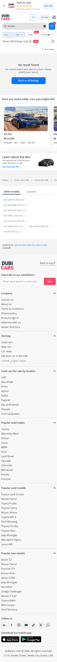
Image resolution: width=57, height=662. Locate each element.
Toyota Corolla (9, 526)
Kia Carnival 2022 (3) (14, 220)
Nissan (5, 438)
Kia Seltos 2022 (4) (13, 215)
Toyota (5, 429)
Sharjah (5, 409)
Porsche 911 (8, 568)
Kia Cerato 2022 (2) (39, 226)
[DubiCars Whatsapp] (48, 625)
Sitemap (6, 336)
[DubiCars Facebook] (11, 625)
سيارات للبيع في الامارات (13, 361)
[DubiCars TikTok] (33, 625)
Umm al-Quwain (10, 413)
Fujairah (5, 400)
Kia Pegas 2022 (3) (13, 226)
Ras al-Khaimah (10, 404)
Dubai (4, 395)
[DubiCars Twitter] (40, 625)
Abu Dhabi (7, 382)
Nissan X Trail (8, 596)
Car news (6, 351)
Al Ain (4, 386)
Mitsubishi (7, 470)
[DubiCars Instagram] (18, 625)
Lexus (4, 442)
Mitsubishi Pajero (11, 539)
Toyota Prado (9, 503)
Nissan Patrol (9, 499)
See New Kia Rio (11, 166)
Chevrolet (6, 465)
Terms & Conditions (12, 308)
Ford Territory (9, 609)
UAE (3, 377)
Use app (44, 17)
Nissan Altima (9, 512)
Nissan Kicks (8, 573)
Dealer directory (10, 327)
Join (50, 281)
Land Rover (7, 456)
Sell (33, 17)
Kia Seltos (6, 587)
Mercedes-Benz (10, 433)
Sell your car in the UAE (14, 356)
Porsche (6, 479)
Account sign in (10, 318)
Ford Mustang (9, 521)
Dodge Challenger (11, 591)
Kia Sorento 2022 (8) (14, 199)
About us (6, 304)
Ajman (5, 391)
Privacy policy (9, 313)
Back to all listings (28, 80)
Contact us (7, 299)
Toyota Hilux (8, 530)
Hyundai (6, 461)
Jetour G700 (8, 577)
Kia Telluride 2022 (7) (15, 210)
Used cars (7, 342)
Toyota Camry (9, 508)
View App (48, 6)
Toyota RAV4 (8, 600)
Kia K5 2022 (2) (11, 231)
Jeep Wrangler (9, 535)
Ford (4, 451)
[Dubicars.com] (7, 265)
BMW (4, 447)
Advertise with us (11, 322)
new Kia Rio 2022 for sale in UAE (30, 245)
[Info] (30, 41)
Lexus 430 (6, 544)
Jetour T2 (6, 559)
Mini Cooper (8, 605)
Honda (5, 474)
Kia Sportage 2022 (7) (15, 205)
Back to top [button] (46, 263)
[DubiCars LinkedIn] (4, 625)
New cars (6, 346)
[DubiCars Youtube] (26, 625)
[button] (3, 5)
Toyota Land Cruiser (12, 494)
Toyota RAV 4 (8, 517)
